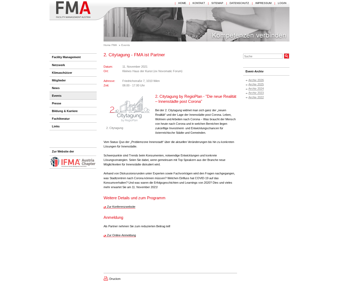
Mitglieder (59, 80)
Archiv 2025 (256, 84)
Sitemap (217, 3)
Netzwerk (58, 65)
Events (125, 45)
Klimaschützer (62, 72)
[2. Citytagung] (129, 110)
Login (282, 3)
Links (56, 126)
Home (182, 3)
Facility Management (66, 57)
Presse (56, 103)
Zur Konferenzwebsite (121, 206)
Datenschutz (239, 3)
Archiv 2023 (256, 93)
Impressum (263, 3)
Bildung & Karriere (65, 111)
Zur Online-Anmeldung (121, 235)
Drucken (115, 278)
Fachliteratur (61, 118)
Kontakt (199, 3)
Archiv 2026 (256, 80)
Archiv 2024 (256, 88)
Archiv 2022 (256, 97)
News (56, 88)
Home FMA (110, 45)
